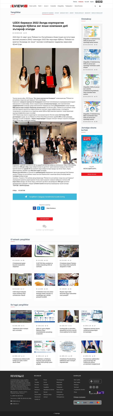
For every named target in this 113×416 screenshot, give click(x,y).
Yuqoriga (57, 413)
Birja (15, 190)
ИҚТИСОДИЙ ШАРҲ (89, 168)
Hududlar (53, 6)
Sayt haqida (77, 382)
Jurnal (46, 6)
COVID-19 (37, 399)
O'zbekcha (80, 1)
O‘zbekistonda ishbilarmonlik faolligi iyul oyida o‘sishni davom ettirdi (21, 360)
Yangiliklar (46, 387)
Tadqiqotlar (68, 6)
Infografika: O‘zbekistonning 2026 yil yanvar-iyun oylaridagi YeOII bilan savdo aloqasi (91, 64)
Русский (87, 1)
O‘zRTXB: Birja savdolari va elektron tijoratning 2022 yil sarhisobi (44, 265)
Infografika (61, 6)
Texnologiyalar (79, 13)
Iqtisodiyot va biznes (48, 13)
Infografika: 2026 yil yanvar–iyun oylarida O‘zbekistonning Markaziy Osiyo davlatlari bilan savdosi (91, 90)
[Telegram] (99, 2)
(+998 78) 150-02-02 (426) (24, 398)
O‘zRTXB (22, 190)
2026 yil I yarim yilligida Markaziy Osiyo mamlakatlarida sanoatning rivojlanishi (44, 331)
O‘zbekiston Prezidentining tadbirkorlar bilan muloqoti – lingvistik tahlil (68, 360)
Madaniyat (87, 13)
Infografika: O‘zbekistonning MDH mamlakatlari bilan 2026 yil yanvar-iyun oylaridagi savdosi (91, 116)
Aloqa (75, 392)
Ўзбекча (75, 1)
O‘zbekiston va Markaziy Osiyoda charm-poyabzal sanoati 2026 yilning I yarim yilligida (44, 361)
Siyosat (57, 13)
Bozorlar (37, 384)
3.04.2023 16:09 (18, 33)
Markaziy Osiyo (64, 13)
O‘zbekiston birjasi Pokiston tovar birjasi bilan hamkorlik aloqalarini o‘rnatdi (68, 265)
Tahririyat (76, 387)
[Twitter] (101, 2)
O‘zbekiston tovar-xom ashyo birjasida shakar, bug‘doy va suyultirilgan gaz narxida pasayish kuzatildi (44, 294)
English (92, 1)
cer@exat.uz (15, 403)
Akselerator (38, 397)
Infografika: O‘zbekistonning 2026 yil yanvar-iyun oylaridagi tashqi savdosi (91, 40)
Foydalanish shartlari (79, 389)
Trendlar (37, 382)
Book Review (79, 6)
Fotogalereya (60, 394)
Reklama (76, 384)
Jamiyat (72, 13)
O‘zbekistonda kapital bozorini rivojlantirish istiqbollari (19, 265)
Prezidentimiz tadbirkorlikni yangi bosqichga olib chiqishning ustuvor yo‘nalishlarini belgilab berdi (91, 361)
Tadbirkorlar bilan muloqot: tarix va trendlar (20, 329)
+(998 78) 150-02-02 (17, 395)
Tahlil (40, 6)
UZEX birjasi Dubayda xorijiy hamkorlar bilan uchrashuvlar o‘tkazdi (19, 293)
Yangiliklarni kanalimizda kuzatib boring (47, 197)
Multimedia (59, 392)
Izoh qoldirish (44, 218)
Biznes (36, 392)
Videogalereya (60, 397)
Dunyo (45, 379)
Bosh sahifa (32, 6)
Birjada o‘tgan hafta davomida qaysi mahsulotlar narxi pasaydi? (68, 293)
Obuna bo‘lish (92, 174)
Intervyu (37, 387)
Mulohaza (37, 389)
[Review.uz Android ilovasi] (95, 381)
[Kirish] (100, 6)
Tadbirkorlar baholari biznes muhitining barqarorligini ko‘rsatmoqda (91, 330)
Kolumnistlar (38, 394)
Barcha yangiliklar (97, 13)
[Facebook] (97, 2)
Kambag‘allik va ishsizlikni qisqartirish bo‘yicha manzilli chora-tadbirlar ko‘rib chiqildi (68, 330)
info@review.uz (16, 401)
